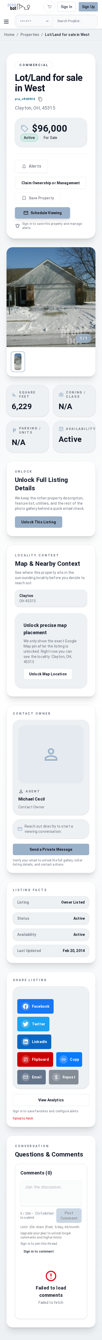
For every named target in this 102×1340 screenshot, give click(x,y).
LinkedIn (39, 1042)
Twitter (38, 1024)
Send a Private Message (51, 849)
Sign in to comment (39, 1251)
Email (37, 1077)
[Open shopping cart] (49, 6)
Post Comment (68, 1215)
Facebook (40, 1006)
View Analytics (51, 1100)
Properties (29, 35)
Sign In (66, 7)
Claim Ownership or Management (50, 183)
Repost (69, 1077)
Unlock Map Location (48, 674)
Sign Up (88, 7)
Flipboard (40, 1059)
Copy (74, 1059)
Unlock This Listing (38, 522)
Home (9, 35)
